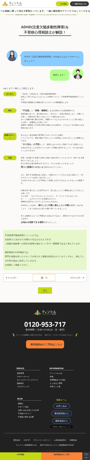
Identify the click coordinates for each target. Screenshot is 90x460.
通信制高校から (61, 413)
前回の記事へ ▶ (77, 277)
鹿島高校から (61, 420)
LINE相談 (20, 454)
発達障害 (32, 15)
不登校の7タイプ (24, 413)
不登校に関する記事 (21, 15)
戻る (45, 290)
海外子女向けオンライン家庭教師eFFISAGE (57, 445)
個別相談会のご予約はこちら (46, 344)
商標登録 (73, 440)
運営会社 (16, 440)
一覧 (46, 277)
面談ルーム (61, 399)
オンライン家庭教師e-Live (26, 445)
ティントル (9, 15)
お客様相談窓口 (60, 440)
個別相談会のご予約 (62, 454)
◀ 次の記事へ (11, 277)
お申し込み (61, 406)
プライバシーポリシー (42, 440)
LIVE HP (27, 440)
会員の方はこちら (80, 4)
